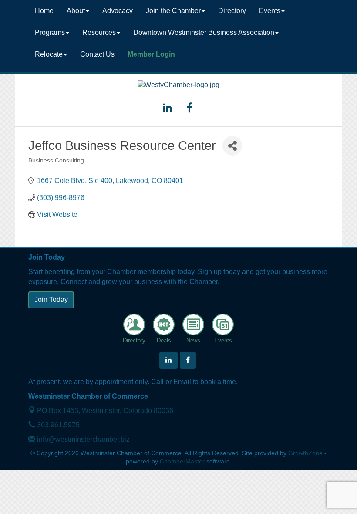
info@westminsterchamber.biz (82, 439)
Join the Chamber (173, 10)
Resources (99, 32)
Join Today (51, 299)
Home (44, 10)
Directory (232, 10)
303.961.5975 (57, 425)
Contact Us (97, 54)
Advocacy (117, 10)
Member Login (151, 54)
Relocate (49, 54)
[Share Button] (232, 146)
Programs (50, 32)
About (76, 10)
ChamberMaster (182, 461)
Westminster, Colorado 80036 (105, 410)
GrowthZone (305, 453)
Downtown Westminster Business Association (203, 32)
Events (269, 10)
